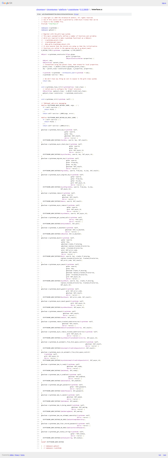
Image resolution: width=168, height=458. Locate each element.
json (164, 455)
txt (160, 455)
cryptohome (73, 9)
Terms (22, 455)
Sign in (164, 3)
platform (62, 9)
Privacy (17, 455)
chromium (40, 9)
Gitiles (12, 455)
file (76, 14)
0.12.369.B (84, 9)
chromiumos (52, 9)
